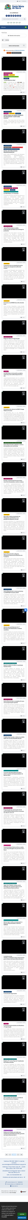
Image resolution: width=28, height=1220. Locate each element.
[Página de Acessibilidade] (20, 16)
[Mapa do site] (18, 16)
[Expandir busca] (24, 45)
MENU (4, 27)
